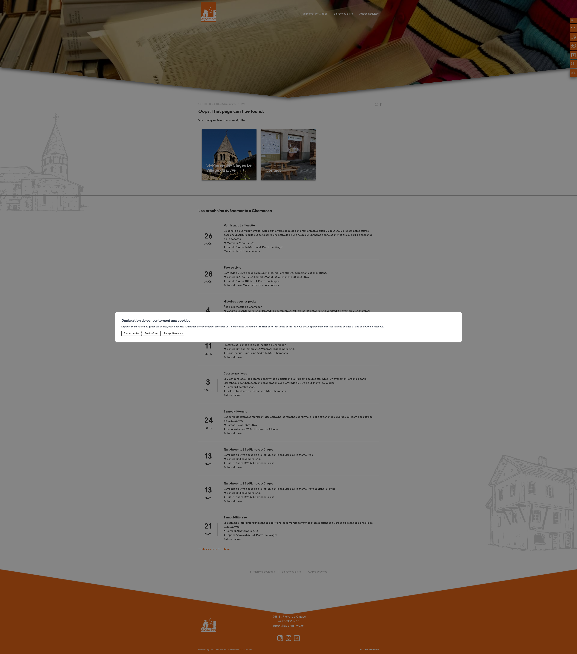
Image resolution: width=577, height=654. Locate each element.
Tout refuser (152, 333)
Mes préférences (173, 333)
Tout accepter (131, 333)
